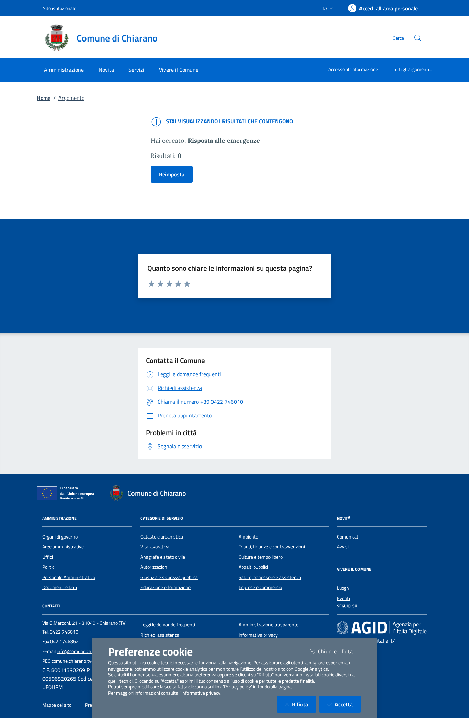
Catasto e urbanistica (161, 537)
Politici (48, 567)
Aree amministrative (63, 547)
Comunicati (348, 537)
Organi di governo (60, 537)
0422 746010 (64, 632)
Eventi (343, 598)
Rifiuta (304, 704)
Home (43, 98)
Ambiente (248, 537)
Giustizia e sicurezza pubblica (169, 577)
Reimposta (171, 174)
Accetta (348, 704)
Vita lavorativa (154, 547)
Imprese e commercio (260, 587)
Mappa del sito (56, 705)
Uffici (47, 557)
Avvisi (343, 547)
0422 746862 (64, 641)
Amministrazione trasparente (268, 624)
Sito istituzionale (59, 8)
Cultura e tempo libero (261, 557)
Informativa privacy (258, 635)
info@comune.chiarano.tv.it (85, 651)
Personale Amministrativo (68, 577)
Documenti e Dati (59, 587)
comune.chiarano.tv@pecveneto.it (86, 661)
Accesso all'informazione (353, 69)
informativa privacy (200, 693)
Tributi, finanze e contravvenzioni (272, 547)
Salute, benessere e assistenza (270, 577)
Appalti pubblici (253, 567)
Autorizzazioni (154, 567)
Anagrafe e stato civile (162, 557)
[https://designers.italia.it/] (382, 628)
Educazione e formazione (165, 587)
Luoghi (343, 588)
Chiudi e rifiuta (339, 651)
